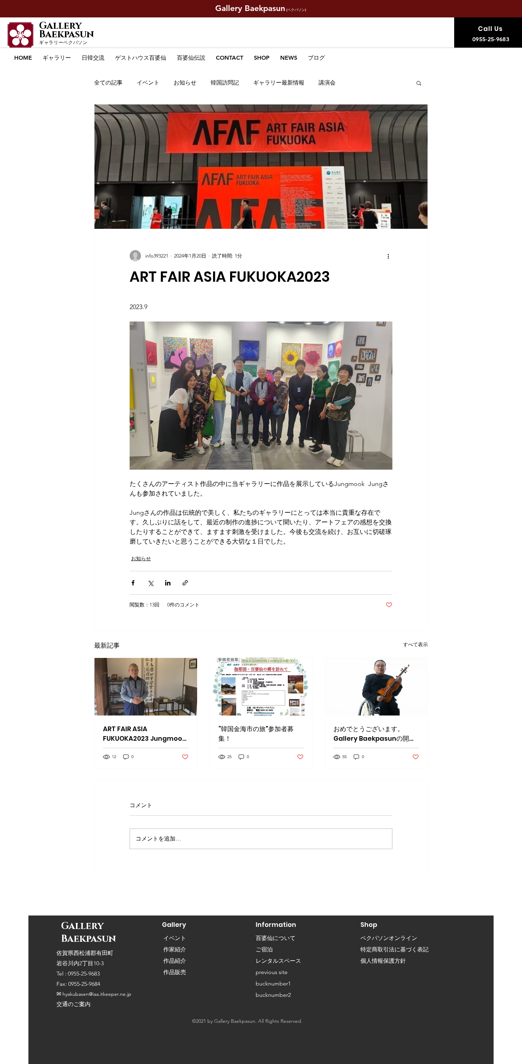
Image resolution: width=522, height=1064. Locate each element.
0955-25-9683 (83, 973)
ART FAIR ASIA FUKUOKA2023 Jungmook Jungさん (144, 733)
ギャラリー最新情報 (278, 82)
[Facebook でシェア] (133, 582)
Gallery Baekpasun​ (68, 30)
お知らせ (185, 82)
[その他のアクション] (388, 256)
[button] (56, 58)
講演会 (327, 82)
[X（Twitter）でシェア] (150, 582)
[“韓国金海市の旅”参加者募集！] (261, 686)
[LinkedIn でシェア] (167, 582)
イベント (148, 82)
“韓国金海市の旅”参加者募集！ (256, 733)
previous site (272, 972)
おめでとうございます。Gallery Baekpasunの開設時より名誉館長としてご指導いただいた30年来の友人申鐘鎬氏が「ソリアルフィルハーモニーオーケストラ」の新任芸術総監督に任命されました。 (375, 733)
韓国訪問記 (225, 82)
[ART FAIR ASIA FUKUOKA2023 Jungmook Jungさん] (145, 686)
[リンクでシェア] (185, 582)
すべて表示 (415, 644)
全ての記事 (108, 82)
